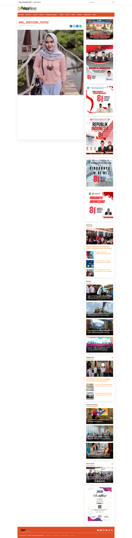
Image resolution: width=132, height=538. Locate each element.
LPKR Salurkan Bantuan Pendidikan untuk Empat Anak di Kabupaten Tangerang (98, 380)
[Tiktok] (109, 530)
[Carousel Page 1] (95, 481)
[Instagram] (103, 530)
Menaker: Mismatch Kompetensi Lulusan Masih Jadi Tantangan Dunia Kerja (103, 252)
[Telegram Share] (77, 26)
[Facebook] (98, 530)
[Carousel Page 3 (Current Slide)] (100, 481)
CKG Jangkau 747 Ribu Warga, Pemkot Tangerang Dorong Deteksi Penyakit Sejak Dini (98, 478)
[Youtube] (106, 530)
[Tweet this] (74, 26)
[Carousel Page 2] (97, 481)
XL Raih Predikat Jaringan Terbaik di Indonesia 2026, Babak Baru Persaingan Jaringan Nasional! (103, 261)
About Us (48, 535)
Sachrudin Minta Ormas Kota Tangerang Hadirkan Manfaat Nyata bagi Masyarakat (104, 394)
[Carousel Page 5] (104, 481)
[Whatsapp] (80, 26)
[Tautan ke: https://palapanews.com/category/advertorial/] (112, 464)
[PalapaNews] (27, 8)
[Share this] (71, 26)
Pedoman (55, 535)
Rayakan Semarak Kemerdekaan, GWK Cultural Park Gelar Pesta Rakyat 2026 (99, 247)
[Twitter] (101, 530)
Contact (72, 535)
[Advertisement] (51, 119)
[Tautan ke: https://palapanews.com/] (112, 358)
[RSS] (112, 530)
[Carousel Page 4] (102, 481)
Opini (20, 26)
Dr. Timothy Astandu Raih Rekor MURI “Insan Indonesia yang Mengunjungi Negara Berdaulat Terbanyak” (103, 270)
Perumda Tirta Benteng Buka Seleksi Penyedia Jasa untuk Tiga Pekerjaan (103, 385)
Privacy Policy (64, 535)
